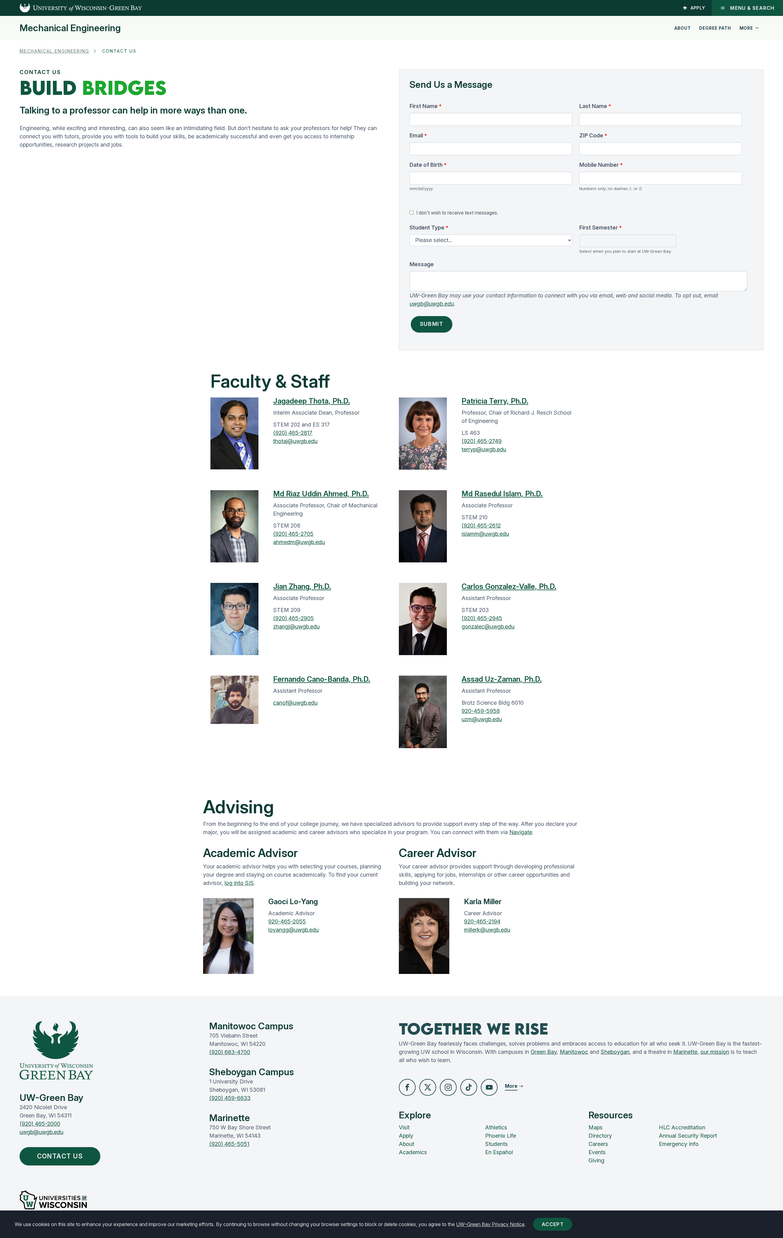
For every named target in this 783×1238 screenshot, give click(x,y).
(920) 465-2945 (482, 618)
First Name (424, 106)
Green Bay (544, 1052)
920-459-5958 (481, 711)
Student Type (427, 227)
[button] (407, 1087)
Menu (752, 8)
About (682, 28)
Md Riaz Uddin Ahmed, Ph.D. (321, 493)
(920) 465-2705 (293, 534)
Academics (413, 1152)
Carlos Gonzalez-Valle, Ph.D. (509, 586)
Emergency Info (679, 1144)
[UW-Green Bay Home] (71, 8)
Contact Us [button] (60, 1156)
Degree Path (715, 28)
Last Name (593, 106)
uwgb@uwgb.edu (432, 303)
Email (416, 135)
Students (496, 1144)
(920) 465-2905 (293, 618)
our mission (714, 1052)
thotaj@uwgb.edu (295, 441)
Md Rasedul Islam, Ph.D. (502, 493)
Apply (698, 7)
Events (597, 1152)
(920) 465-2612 (481, 525)
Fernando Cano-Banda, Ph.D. (321, 679)
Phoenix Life (500, 1135)
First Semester (598, 227)
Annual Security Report (688, 1135)
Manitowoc (574, 1052)
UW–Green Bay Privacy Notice (490, 1224)
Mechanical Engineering (70, 27)
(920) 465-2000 (40, 1124)
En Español (499, 1152)
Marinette (685, 1052)
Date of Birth (426, 165)
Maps (595, 1127)
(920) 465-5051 (229, 1144)
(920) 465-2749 (482, 441)
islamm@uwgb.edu (485, 534)
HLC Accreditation (682, 1127)
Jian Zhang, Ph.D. (302, 586)
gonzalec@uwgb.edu (488, 626)
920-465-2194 (482, 921)
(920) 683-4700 (229, 1052)
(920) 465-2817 (292, 433)
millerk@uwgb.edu (487, 930)
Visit (404, 1127)
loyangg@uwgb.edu (293, 930)
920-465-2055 (287, 921)
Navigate (520, 832)
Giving (596, 1160)
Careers (598, 1144)
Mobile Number (599, 165)
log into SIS (239, 883)
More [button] (746, 28)
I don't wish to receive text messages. (457, 213)
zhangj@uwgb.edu (296, 626)
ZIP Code (591, 135)
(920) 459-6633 (229, 1098)
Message (422, 264)
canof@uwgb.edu (295, 702)
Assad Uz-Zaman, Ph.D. (502, 679)
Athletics (496, 1127)
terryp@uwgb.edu (484, 449)
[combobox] (627, 241)
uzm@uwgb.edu (482, 719)
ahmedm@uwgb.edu (299, 542)
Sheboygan (615, 1052)
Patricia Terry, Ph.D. (495, 401)
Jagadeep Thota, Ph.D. (311, 401)
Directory (600, 1135)
